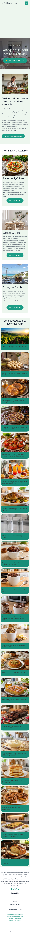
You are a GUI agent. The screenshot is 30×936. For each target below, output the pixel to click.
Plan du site (15, 898)
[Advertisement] (15, 22)
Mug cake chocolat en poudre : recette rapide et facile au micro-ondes (13, 618)
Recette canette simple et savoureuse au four (14, 509)
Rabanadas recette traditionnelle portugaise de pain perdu (13, 401)
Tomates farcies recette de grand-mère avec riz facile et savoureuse (13, 455)
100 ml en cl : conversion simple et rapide (13, 536)
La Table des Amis (9, 3)
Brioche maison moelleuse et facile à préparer (14, 862)
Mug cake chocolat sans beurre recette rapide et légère (12, 563)
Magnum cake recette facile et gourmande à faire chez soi (12, 727)
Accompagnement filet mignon (15, 916)
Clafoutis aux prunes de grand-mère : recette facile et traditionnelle (14, 428)
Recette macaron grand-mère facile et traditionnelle (15, 374)
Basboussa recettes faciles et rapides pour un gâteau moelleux (14, 700)
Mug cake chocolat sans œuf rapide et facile (14, 590)
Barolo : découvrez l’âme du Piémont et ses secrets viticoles (14, 347)
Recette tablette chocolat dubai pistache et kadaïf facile (12, 835)
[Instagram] (16, 889)
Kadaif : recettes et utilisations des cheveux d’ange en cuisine (13, 673)
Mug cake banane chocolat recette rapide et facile (13, 646)
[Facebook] (11, 889)
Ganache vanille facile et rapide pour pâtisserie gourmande (14, 754)
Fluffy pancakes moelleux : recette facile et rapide (13, 781)
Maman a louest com (15, 918)
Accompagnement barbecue (15, 914)
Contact (15, 901)
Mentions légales (15, 904)
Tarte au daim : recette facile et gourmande (12, 808)
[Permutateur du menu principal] (26, 3)
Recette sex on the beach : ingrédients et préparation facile (14, 482)
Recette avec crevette (15, 920)
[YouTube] (18, 889)
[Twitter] (14, 889)
